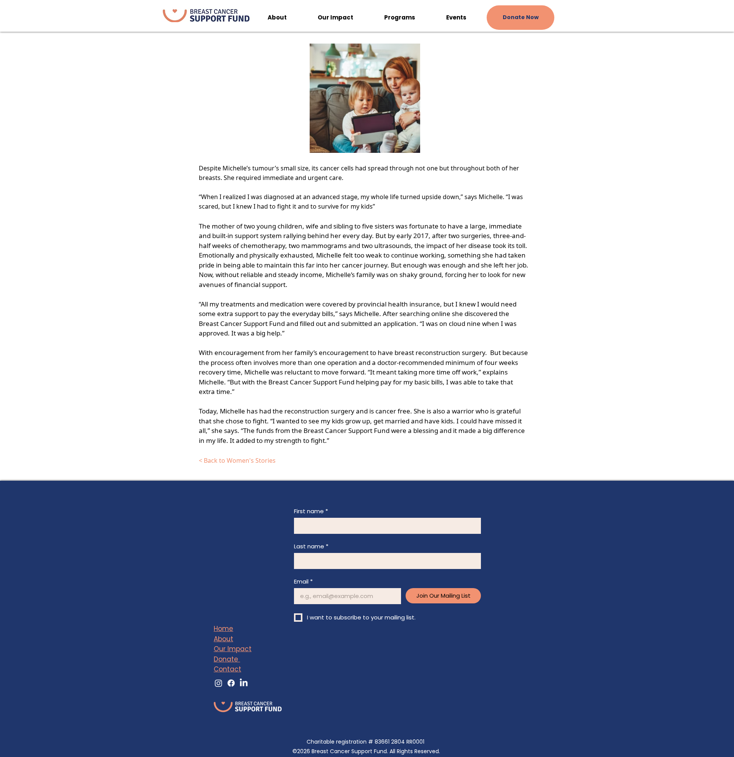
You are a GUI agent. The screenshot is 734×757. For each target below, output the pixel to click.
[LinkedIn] (243, 683)
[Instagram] (218, 683)
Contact (227, 669)
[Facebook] (231, 683)
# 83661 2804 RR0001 (396, 742)
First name (311, 511)
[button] (277, 17)
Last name (311, 546)
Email (303, 581)
